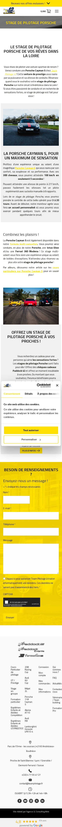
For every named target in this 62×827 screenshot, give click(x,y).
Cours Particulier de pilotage (15, 671)
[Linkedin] (42, 801)
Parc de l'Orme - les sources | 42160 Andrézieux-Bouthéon (31, 749)
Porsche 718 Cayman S (29, 701)
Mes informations (45, 690)
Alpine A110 (28, 711)
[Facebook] (19, 801)
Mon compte (42, 674)
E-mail (7, 508)
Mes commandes (44, 682)
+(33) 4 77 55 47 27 (31, 774)
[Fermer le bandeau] (57, 385)
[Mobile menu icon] (57, 11)
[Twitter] (37, 801)
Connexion (44, 667)
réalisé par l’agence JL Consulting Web (33, 811)
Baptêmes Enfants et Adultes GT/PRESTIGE (17, 725)
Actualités (57, 683)
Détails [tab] (29, 393)
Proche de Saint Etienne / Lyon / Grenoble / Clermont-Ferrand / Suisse (31, 763)
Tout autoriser (31, 430)
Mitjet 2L (27, 689)
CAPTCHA (8, 594)
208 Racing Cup (28, 669)
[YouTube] (25, 801)
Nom (6, 492)
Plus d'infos (29, 450)
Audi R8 (27, 719)
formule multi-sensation (24, 244)
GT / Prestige (15, 681)
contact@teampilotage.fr (31, 783)
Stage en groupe (14, 691)
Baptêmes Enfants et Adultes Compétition (16, 711)
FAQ (55, 678)
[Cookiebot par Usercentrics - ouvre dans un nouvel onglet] (38, 385)
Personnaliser (29, 439)
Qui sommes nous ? (57, 669)
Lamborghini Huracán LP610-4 (31, 729)
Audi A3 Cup (27, 680)
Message (8, 540)
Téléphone (9, 524)
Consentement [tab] (12, 393)
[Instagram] (31, 801)
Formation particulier (16, 700)
